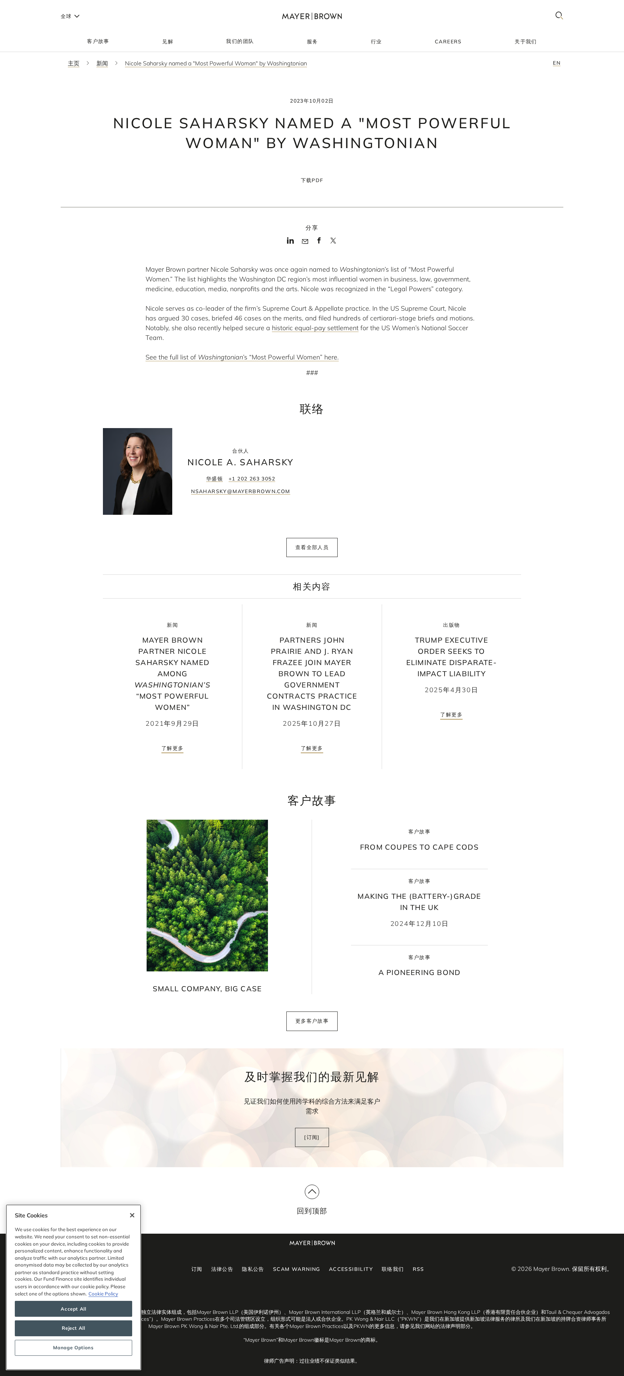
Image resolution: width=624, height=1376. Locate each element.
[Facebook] (319, 242)
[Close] (132, 1215)
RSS (418, 1269)
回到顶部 (312, 1210)
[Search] (559, 16)
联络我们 (393, 1269)
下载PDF (312, 180)
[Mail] (305, 241)
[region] (73, 1287)
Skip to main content (35, 6)
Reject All (73, 1328)
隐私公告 (253, 1269)
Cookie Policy (103, 1293)
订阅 (197, 1269)
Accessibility (351, 1269)
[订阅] (312, 1137)
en (556, 63)
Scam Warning (296, 1269)
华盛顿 (214, 478)
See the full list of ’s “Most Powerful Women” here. (242, 357)
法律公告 (222, 1269)
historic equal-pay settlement (315, 328)
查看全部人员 (312, 547)
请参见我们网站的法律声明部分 (435, 1326)
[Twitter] (333, 243)
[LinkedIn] (290, 242)
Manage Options (73, 1348)
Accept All (73, 1309)
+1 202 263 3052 (252, 478)
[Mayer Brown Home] (312, 16)
